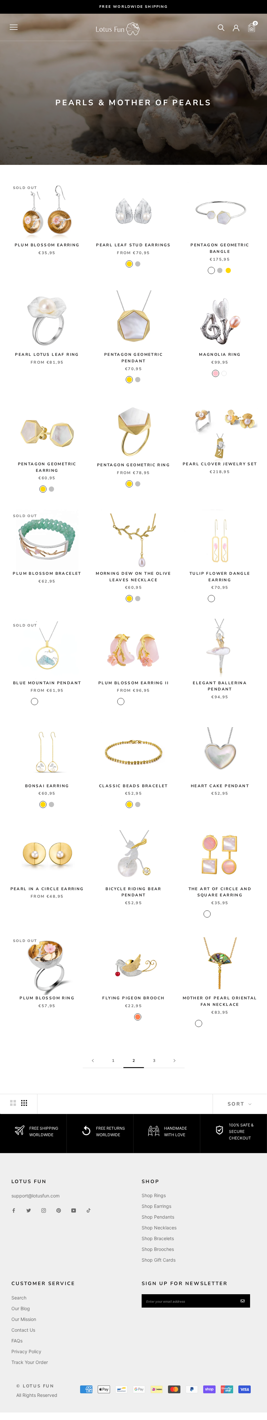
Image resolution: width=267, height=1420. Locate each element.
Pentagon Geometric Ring (133, 465)
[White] (224, 373)
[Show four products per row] (24, 1103)
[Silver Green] (241, 1023)
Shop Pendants (158, 1217)
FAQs (16, 1340)
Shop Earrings (156, 1206)
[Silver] (137, 264)
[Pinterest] (58, 1210)
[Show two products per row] (13, 1103)
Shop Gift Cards (159, 1260)
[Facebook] (13, 1210)
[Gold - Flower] (51, 701)
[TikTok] (88, 1210)
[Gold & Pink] (120, 701)
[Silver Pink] (228, 598)
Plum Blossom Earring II (133, 683)
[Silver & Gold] (211, 270)
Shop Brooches (158, 1249)
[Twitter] (28, 1210)
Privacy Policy (26, 1351)
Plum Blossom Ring (47, 998)
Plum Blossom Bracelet (47, 573)
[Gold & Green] (129, 701)
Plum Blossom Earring (47, 245)
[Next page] (174, 1060)
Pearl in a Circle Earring (47, 888)
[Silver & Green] (137, 701)
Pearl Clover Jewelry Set (220, 464)
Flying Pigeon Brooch (133, 998)
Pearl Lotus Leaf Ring (47, 354)
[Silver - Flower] (60, 701)
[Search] (221, 27)
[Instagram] (43, 1210)
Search (18, 1297)
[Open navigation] (14, 27)
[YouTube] (73, 1210)
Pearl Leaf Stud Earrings (133, 245)
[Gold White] (219, 598)
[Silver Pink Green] (224, 1023)
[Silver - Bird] (43, 701)
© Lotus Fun (35, 1386)
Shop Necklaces (159, 1227)
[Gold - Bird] (34, 701)
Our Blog (20, 1308)
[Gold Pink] (211, 598)
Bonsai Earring (47, 786)
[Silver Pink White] (232, 914)
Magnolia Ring (220, 354)
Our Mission (23, 1319)
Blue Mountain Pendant (47, 683)
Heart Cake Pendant (220, 786)
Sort (237, 1104)
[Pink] (215, 373)
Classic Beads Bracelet (133, 786)
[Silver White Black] (232, 1023)
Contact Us (23, 1330)
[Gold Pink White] (207, 914)
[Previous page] (93, 1060)
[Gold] (129, 264)
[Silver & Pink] (146, 701)
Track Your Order (29, 1362)
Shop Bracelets (158, 1238)
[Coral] (137, 1017)
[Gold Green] (198, 1023)
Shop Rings (154, 1195)
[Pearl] (129, 1017)
